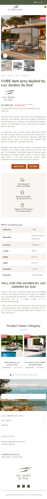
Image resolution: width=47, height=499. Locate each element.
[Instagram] (23, 486)
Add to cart (19, 166)
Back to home (41, 75)
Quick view (17, 337)
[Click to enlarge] (5, 55)
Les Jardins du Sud (14, 225)
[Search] (36, 8)
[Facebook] (18, 486)
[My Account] (40, 8)
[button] (3, 37)
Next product (44, 75)
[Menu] (3, 8)
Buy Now (33, 166)
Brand (3, 225)
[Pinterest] (28, 486)
